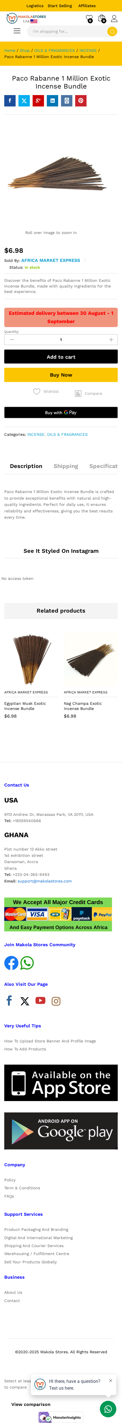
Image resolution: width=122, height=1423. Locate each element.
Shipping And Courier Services (34, 1245)
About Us (13, 1292)
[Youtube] (40, 1002)
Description (26, 466)
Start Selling (60, 5)
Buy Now (61, 375)
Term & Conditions (22, 1188)
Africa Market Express (50, 260)
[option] (31, 680)
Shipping (66, 466)
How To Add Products (25, 1049)
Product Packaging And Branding (36, 1229)
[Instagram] (56, 1001)
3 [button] (66, 744)
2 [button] (61, 744)
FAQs (9, 1196)
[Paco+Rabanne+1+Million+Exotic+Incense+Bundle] (24, 100)
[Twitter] (25, 1002)
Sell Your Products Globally (30, 1262)
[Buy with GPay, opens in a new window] (61, 412)
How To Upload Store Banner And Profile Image (50, 1041)
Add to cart (61, 357)
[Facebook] (9, 1002)
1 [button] (55, 744)
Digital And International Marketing (38, 1237)
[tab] (26, 468)
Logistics (34, 5)
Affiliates (87, 5)
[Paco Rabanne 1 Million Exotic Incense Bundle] (10, 100)
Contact (12, 1300)
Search (112, 31)
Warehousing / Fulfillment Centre (36, 1253)
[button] (88, 394)
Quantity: (11, 331)
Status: (16, 267)
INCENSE (36, 434)
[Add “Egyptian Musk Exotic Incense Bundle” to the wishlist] (43, 683)
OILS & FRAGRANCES (67, 434)
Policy (10, 1180)
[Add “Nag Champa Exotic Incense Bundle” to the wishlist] (103, 683)
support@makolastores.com (45, 881)
